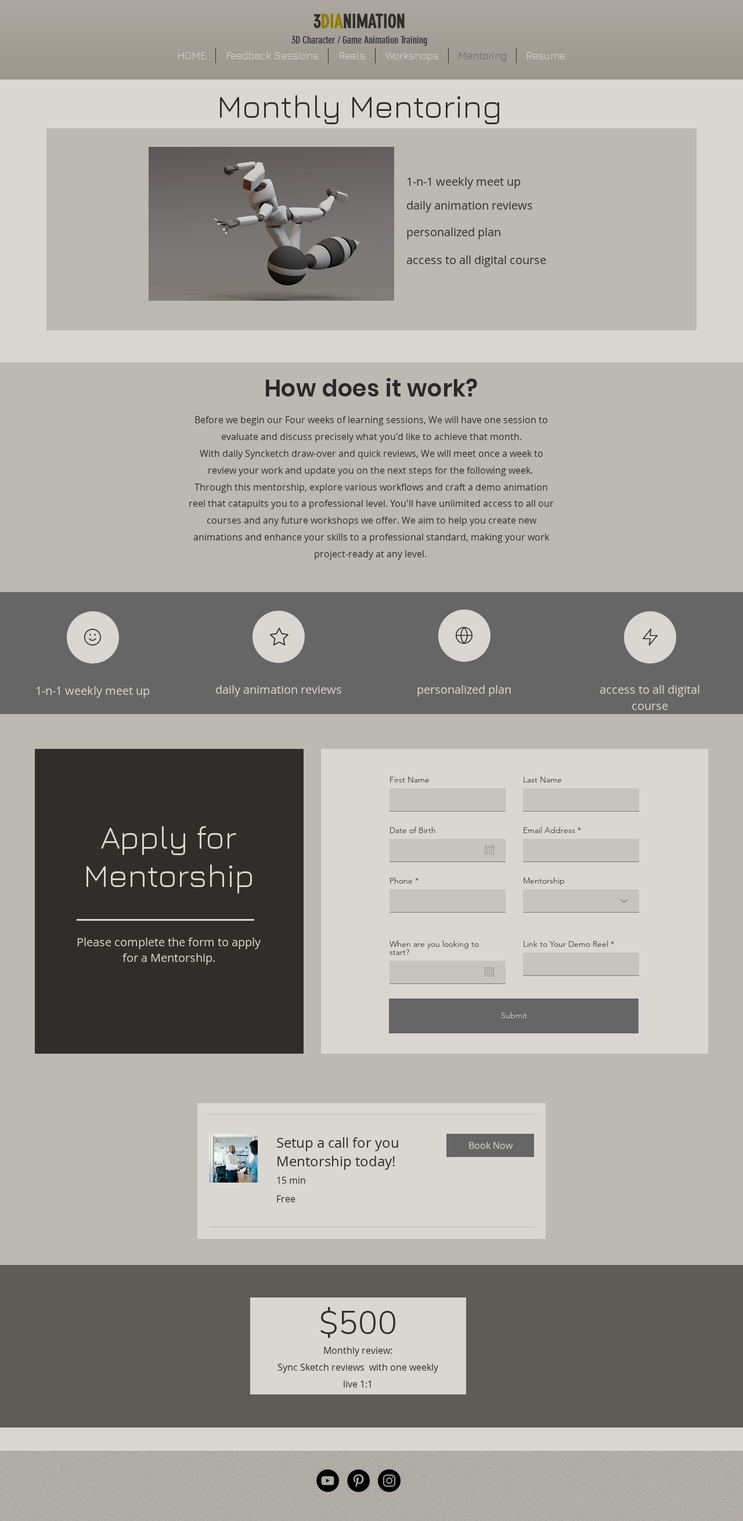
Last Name (542, 780)
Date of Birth (412, 830)
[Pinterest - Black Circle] (358, 1480)
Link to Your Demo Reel (565, 944)
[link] (352, 1152)
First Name (409, 780)
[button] (490, 1145)
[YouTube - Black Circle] (327, 1480)
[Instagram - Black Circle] (389, 1480)
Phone (401, 881)
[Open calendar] (489, 850)
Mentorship (544, 881)
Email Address (549, 830)
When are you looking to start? (434, 948)
